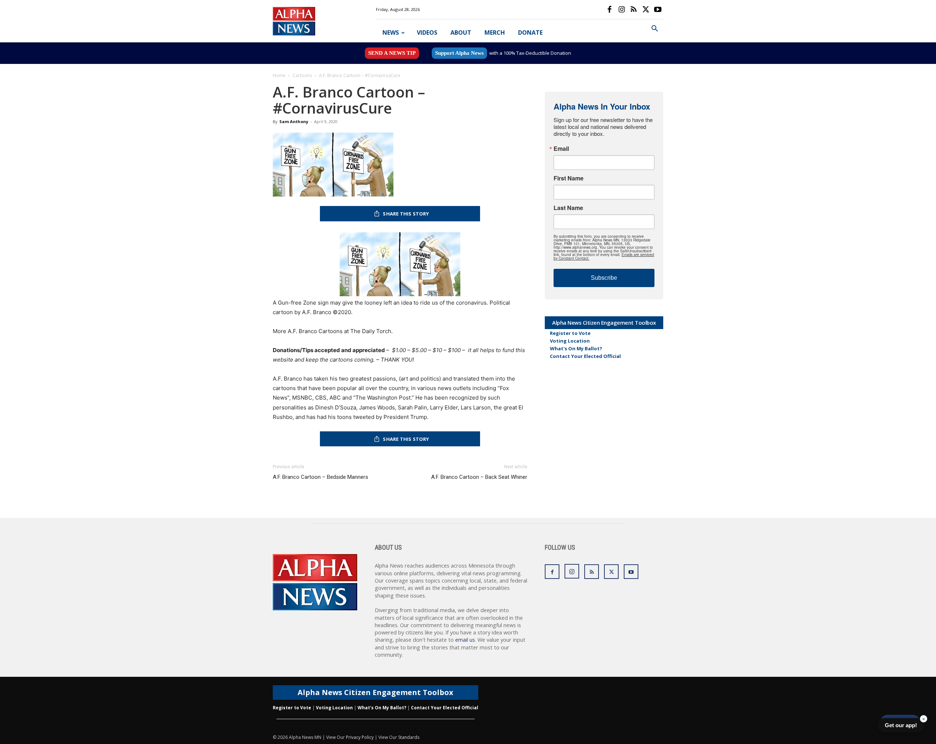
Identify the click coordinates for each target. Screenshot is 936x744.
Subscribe (604, 278)
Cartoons (302, 75)
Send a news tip (392, 53)
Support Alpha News (459, 53)
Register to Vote (570, 333)
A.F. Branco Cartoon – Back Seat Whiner (479, 477)
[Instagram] (621, 9)
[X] (645, 9)
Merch (494, 32)
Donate (530, 32)
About (460, 32)
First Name (569, 178)
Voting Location (570, 340)
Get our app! (901, 725)
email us (465, 639)
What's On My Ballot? (576, 348)
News (390, 32)
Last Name (568, 208)
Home (279, 75)
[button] (654, 29)
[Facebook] (609, 9)
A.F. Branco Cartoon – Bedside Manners (320, 477)
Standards (408, 737)
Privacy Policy (360, 737)
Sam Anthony (293, 121)
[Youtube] (657, 9)
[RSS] (633, 9)
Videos (427, 32)
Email (561, 149)
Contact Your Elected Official (585, 356)
